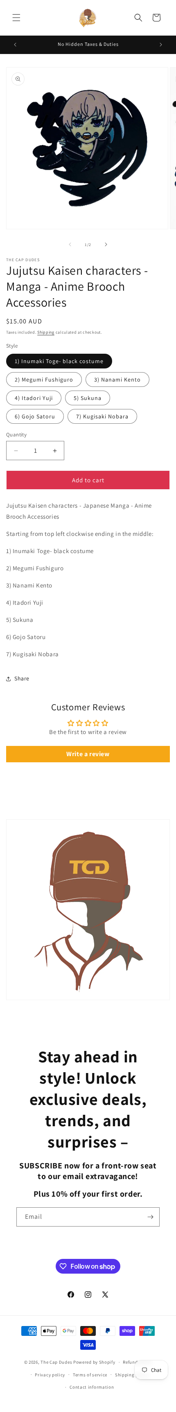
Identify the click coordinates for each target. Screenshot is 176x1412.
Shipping (45, 332)
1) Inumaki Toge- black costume (59, 361)
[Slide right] (106, 244)
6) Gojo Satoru (35, 416)
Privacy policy (50, 1375)
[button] (16, 18)
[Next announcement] (161, 45)
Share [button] (21, 678)
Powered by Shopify (94, 1362)
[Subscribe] (150, 1217)
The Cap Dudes (56, 1362)
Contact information (92, 1387)
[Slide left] (70, 244)
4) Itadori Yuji (34, 398)
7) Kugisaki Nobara (102, 416)
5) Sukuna (88, 398)
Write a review (87, 754)
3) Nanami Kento (117, 379)
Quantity (16, 434)
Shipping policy (132, 1375)
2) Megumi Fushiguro (44, 379)
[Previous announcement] (15, 45)
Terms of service (90, 1375)
